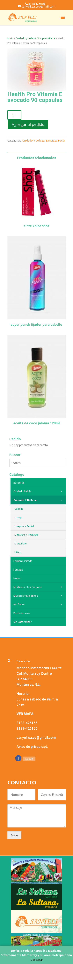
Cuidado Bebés (22, 491)
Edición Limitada (22, 561)
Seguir (29, 758)
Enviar (14, 835)
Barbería (18, 482)
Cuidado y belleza (26, 38)
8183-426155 (27, 723)
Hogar (17, 578)
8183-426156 (27, 728)
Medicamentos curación (27, 587)
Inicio (10, 38)
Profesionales (21, 613)
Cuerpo (18, 517)
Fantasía (18, 569)
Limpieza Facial (46, 38)
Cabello (18, 508)
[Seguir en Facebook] (18, 758)
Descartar (36, 959)
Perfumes (19, 604)
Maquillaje (20, 543)
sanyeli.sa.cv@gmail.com (36, 737)
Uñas (17, 552)
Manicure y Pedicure (26, 535)
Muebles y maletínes (25, 595)
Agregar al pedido (28, 124)
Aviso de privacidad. (32, 747)
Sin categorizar (22, 622)
